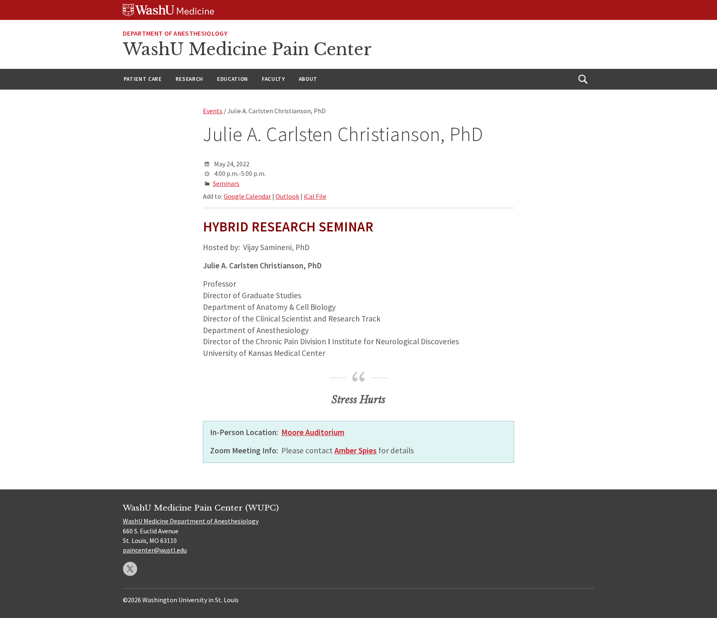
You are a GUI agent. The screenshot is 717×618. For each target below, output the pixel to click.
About (308, 79)
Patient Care (143, 79)
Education (232, 79)
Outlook (287, 196)
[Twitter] (130, 569)
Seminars (226, 183)
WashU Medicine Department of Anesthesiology (191, 521)
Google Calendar (247, 196)
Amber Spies (355, 450)
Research (189, 79)
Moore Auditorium (312, 432)
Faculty (273, 79)
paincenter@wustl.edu (155, 550)
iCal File (315, 196)
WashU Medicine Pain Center (247, 49)
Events (212, 111)
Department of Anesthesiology (175, 33)
